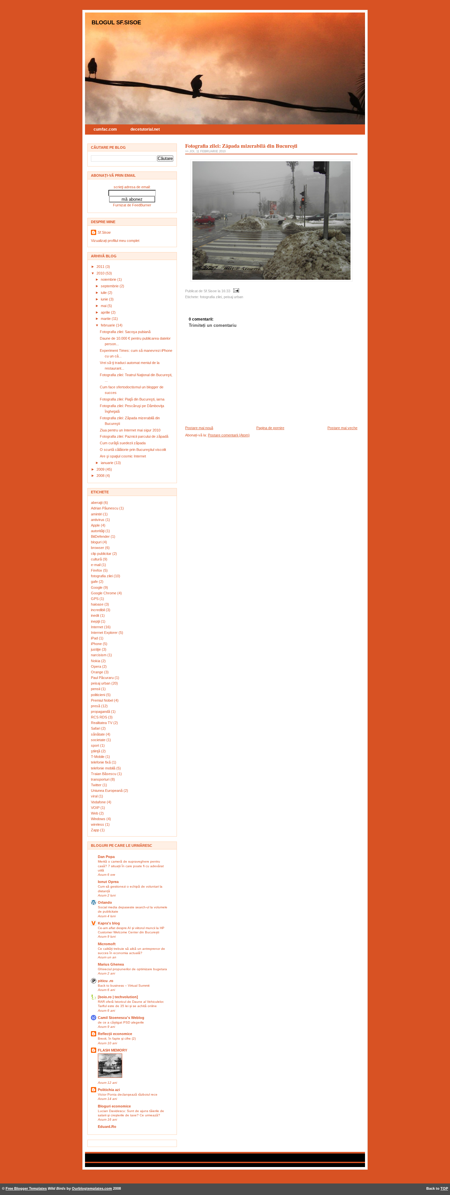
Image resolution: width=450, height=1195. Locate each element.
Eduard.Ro (107, 1127)
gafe (95, 582)
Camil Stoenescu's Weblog (121, 1018)
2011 (101, 267)
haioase (97, 604)
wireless (98, 824)
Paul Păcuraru (103, 678)
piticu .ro (105, 981)
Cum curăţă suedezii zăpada (123, 443)
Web (95, 813)
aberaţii (97, 503)
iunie (105, 299)
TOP (444, 1188)
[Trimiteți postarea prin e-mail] (235, 291)
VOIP (95, 808)
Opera (96, 666)
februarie (108, 325)
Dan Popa (106, 857)
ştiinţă (96, 751)
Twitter (96, 785)
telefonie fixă (101, 762)
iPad (95, 638)
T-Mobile (98, 757)
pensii (96, 689)
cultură (97, 559)
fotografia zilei (102, 576)
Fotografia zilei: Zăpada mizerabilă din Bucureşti (241, 146)
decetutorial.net (145, 129)
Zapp (95, 830)
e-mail (96, 565)
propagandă (101, 712)
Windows (98, 819)
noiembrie (109, 279)
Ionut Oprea (108, 882)
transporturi (100, 779)
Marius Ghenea (111, 964)
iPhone (97, 644)
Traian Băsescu (104, 774)
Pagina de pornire (270, 428)
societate (98, 740)
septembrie (110, 286)
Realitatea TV (102, 723)
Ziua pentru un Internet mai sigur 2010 (130, 430)
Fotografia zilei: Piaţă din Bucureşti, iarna (132, 399)
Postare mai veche (342, 428)
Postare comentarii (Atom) (229, 435)
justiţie (96, 649)
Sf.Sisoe (104, 232)
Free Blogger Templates (26, 1188)
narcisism (99, 655)
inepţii (96, 621)
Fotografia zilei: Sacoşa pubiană (125, 332)
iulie (104, 293)
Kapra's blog (109, 923)
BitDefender (101, 536)
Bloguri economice (114, 1106)
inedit (95, 615)
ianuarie (107, 463)
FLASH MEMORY (112, 1050)
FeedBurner (141, 205)
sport (95, 745)
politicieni (98, 695)
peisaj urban (101, 683)
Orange (97, 672)
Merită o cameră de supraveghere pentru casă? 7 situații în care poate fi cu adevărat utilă (131, 866)
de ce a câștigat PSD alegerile (121, 1022)
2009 (101, 469)
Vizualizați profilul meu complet (115, 241)
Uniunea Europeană (107, 790)
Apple (96, 525)
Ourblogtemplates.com (92, 1188)
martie (106, 319)
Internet (97, 627)
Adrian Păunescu (105, 508)
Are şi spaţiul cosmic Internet (123, 456)
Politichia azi (109, 1090)
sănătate (98, 734)
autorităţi (98, 531)
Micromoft (107, 944)
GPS (95, 599)
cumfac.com (105, 129)
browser (98, 548)
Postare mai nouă (199, 428)
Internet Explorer (105, 633)
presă (96, 706)
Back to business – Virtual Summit (124, 985)
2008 (101, 476)
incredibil (98, 610)
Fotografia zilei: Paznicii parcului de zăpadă (134, 436)
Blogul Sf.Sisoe (116, 22)
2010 (101, 273)
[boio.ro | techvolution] (118, 997)
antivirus (98, 520)
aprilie (106, 312)
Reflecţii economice (115, 1034)
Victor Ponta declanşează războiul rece (127, 1094)
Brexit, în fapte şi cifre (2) (117, 1038)
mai (104, 306)
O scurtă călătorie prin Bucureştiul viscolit (133, 450)
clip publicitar (101, 554)
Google (97, 587)
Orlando (105, 902)
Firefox (97, 570)
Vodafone (99, 802)
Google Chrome (104, 593)
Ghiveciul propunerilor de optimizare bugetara (132, 969)
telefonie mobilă (103, 768)
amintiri (97, 514)
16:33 (225, 291)
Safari (96, 728)
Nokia (96, 661)
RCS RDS (99, 717)
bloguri (96, 542)
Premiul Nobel (102, 700)
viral (94, 796)
